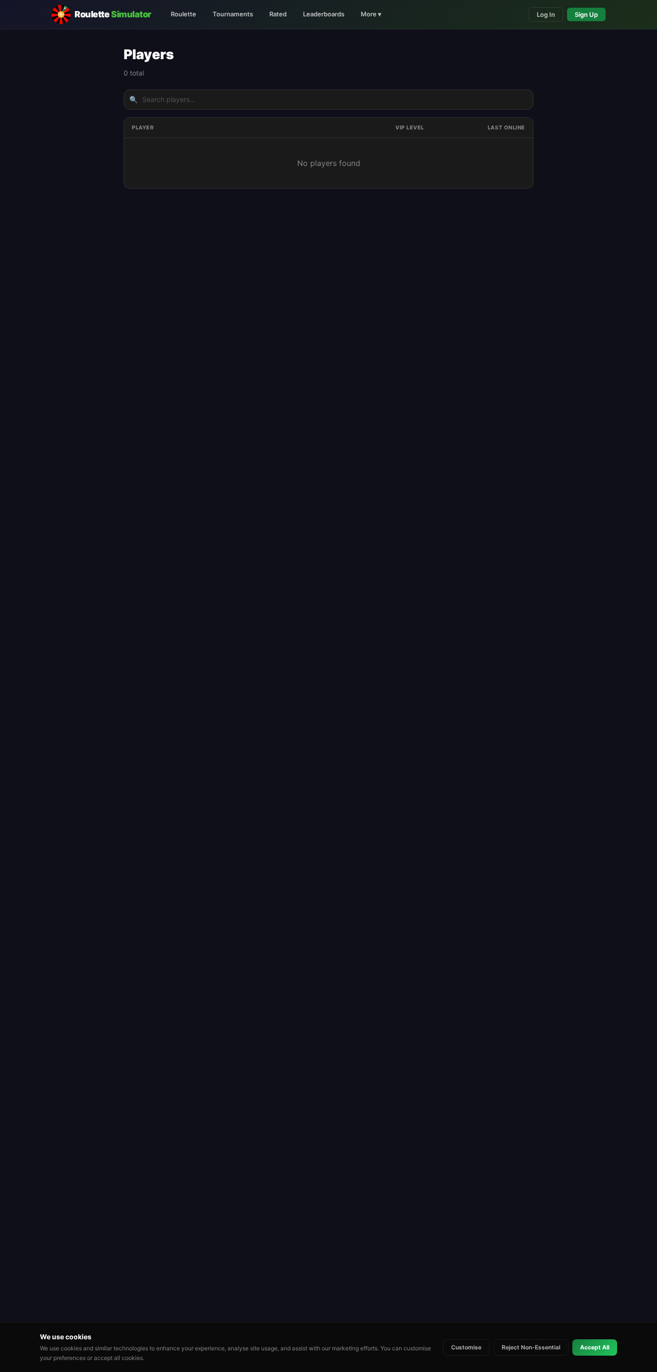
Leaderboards (323, 14)
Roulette (183, 14)
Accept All (594, 1347)
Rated (278, 14)
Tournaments (233, 14)
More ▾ (371, 14)
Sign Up (586, 14)
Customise (466, 1347)
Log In (546, 14)
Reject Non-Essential (531, 1347)
